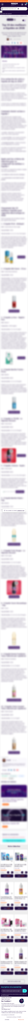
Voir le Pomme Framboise (14, 700)
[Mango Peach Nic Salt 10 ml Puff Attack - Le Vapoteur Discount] (21, 888)
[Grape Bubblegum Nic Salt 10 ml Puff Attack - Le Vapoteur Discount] (7, 888)
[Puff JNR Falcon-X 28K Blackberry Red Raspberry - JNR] (21, 856)
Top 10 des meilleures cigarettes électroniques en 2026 (13, 800)
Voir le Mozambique (14, 647)
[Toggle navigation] (1, 4)
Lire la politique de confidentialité (7, 1014)
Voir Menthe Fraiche (14, 412)
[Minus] (8, 872)
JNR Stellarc (3, 933)
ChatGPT (6, 776)
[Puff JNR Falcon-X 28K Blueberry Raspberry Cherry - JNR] (7, 856)
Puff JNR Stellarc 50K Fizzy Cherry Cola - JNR (7, 930)
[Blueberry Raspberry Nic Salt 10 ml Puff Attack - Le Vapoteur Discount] (21, 953)
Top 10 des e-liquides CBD (10, 823)
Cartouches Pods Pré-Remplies (21, 933)
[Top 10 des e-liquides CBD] (14, 815)
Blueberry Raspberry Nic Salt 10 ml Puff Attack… (21, 962)
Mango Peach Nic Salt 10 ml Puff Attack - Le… (21, 897)
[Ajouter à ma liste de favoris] (12, 861)
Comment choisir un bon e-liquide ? (8, 65)
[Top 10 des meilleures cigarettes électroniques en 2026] (14, 791)
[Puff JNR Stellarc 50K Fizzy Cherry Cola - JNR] (7, 921)
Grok (12, 778)
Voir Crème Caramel (14, 752)
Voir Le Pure (21, 358)
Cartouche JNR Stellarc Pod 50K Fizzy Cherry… (21, 930)
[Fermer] (1, 12)
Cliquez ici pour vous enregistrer (14, 840)
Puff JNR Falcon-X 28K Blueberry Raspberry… (6, 865)
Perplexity (14, 776)
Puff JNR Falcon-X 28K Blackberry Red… (20, 865)
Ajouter (7, 876)
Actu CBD (5, 826)
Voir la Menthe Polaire (14, 544)
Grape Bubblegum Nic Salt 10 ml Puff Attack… (7, 897)
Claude (5, 778)
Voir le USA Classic (14, 311)
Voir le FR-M (21, 257)
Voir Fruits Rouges (14, 596)
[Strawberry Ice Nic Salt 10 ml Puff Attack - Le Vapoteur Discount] (7, 953)
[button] (25, 4)
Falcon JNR (3, 868)
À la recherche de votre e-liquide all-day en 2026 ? (10, 64)
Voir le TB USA (21, 455)
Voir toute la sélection (14, 981)
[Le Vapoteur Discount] (13, 4)
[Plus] (12, 872)
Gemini (21, 776)
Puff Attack (3, 900)
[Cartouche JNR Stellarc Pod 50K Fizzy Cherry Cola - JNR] (21, 921)
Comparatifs (10, 19)
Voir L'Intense (20, 491)
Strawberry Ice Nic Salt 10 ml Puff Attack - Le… (7, 962)
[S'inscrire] (25, 991)
